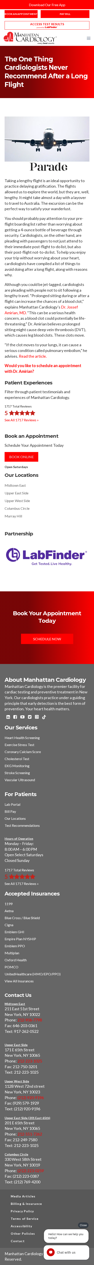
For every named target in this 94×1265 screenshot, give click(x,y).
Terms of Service (25, 1218)
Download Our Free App (47, 5)
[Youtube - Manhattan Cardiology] (22, 717)
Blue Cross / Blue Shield (22, 918)
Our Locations (15, 818)
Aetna (9, 911)
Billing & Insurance (26, 1204)
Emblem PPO (15, 946)
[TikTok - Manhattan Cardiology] (44, 717)
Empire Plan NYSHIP (20, 939)
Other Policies (23, 1233)
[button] (88, 38)
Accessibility (21, 1226)
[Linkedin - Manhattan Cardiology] (8, 717)
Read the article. (33, 356)
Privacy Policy (22, 1211)
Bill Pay (10, 811)
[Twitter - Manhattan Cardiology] (29, 717)
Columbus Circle (17, 508)
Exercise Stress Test (19, 745)
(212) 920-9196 (30, 1097)
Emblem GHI (14, 932)
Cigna (9, 925)
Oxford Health (16, 960)
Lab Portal (12, 804)
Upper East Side (16, 493)
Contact (18, 1241)
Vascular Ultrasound (20, 780)
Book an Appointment (21, 14)
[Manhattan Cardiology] (30, 38)
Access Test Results (47, 24)
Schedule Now (47, 639)
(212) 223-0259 (30, 1170)
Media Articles (23, 1196)
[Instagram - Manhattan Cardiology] (36, 717)
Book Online (21, 457)
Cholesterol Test (17, 759)
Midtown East (15, 485)
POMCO (11, 967)
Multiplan (12, 953)
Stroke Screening (17, 773)
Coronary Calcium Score (23, 752)
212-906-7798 (29, 1019)
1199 (8, 904)
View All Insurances (19, 981)
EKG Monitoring (17, 766)
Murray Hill (13, 516)
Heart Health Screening (22, 738)
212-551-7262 (29, 1134)
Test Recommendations (22, 825)
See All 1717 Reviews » (22, 420)
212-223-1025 (29, 1061)
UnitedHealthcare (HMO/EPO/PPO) (33, 974)
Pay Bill (65, 14)
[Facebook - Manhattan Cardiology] (15, 717)
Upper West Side (17, 501)
